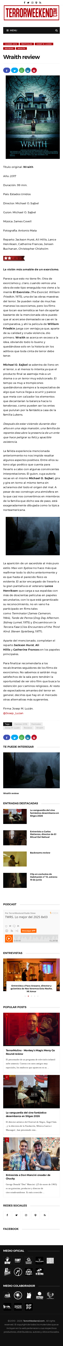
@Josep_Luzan (13, 713)
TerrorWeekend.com (34, 1321)
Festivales (26, 44)
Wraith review (11, 793)
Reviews (9, 48)
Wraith (21, 48)
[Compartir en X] (14, 70)
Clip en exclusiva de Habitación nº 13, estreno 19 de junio (43, 877)
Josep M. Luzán (44, 44)
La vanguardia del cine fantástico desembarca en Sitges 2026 (44, 813)
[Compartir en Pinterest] (34, 70)
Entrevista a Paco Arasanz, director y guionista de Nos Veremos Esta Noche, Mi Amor (31, 989)
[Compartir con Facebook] (6, 70)
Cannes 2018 (11, 44)
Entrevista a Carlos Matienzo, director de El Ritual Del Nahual (43, 834)
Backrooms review (40, 853)
